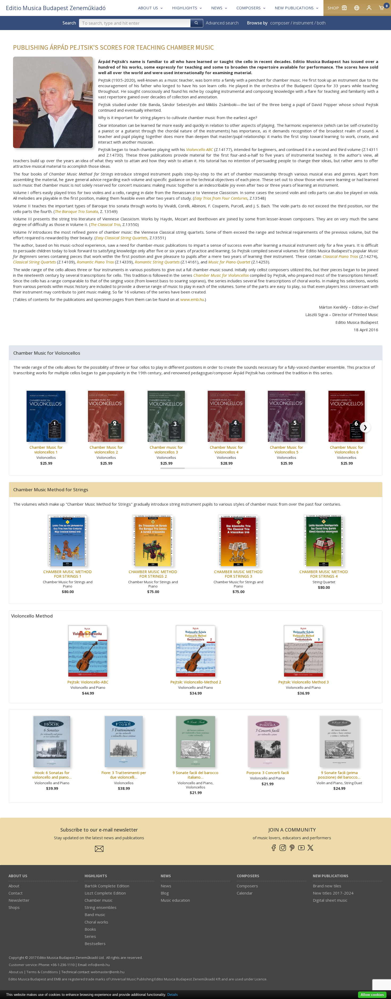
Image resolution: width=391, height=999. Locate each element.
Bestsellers (95, 943)
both (321, 23)
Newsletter (19, 900)
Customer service (23, 964)
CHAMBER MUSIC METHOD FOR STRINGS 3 (238, 574)
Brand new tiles (327, 885)
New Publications (330, 876)
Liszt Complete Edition (105, 893)
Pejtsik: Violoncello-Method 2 (195, 682)
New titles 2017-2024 (333, 893)
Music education (175, 900)
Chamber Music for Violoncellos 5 (286, 450)
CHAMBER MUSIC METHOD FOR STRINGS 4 (324, 574)
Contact (16, 893)
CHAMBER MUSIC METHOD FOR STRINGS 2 (153, 574)
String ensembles (101, 907)
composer (280, 23)
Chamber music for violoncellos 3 (166, 450)
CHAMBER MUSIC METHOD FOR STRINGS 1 (67, 574)
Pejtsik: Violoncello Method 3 (303, 682)
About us (18, 876)
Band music (95, 914)
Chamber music (99, 900)
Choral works (96, 922)
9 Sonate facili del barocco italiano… (195, 775)
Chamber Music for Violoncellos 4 (226, 450)
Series (90, 936)
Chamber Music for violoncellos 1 (46, 450)
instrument (303, 23)
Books (90, 929)
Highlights (96, 876)
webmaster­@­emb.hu (107, 971)
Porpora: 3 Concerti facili (267, 772)
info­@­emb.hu (99, 964)
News (166, 876)
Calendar (245, 893)
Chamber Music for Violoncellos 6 (346, 450)
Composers (248, 876)
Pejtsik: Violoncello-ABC (88, 682)
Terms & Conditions (42, 971)
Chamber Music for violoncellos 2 (106, 450)
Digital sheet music (330, 900)
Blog (165, 893)
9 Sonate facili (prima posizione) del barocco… (339, 775)
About (14, 885)
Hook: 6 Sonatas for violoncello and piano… (52, 775)
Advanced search (222, 23)
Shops (14, 907)
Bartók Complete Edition (107, 885)
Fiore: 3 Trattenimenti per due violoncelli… (123, 775)
